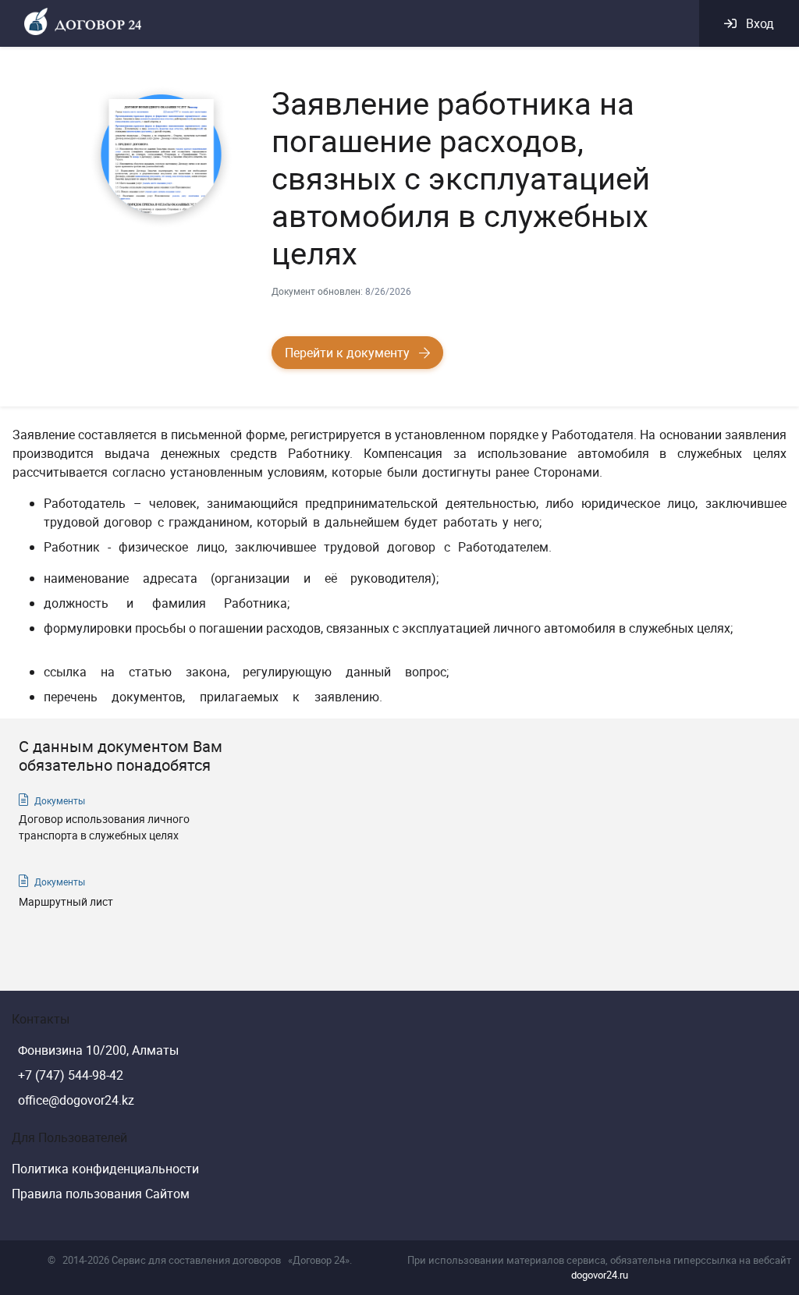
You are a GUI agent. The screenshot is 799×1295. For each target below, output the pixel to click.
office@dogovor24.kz (76, 1100)
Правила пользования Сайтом (101, 1193)
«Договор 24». (320, 1260)
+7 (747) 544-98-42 (70, 1075)
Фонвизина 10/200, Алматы (98, 1050)
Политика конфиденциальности (105, 1168)
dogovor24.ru (599, 1275)
